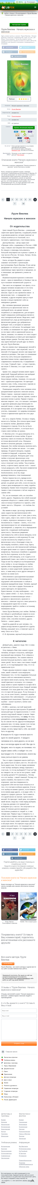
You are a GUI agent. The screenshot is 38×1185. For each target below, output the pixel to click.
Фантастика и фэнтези (10, 1057)
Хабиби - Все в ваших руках (28, 921)
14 (23, 203)
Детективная (23, 1124)
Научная (21, 1129)
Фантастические (6, 1151)
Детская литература (10, 1077)
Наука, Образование (10, 1066)
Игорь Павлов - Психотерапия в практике (9, 922)
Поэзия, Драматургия (10, 1099)
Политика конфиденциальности (26, 1163)
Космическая (23, 1127)
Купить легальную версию (23, 127)
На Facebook (9, 47)
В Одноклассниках (28, 52)
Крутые (3, 1131)
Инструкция (20, 155)
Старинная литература (10, 1091)
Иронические (5, 1124)
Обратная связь (24, 1166)
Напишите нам (16, 150)
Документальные (9, 1068)
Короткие (4, 1149)
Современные (5, 1156)
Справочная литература (11, 1088)
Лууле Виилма (16, 109)
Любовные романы (9, 1060)
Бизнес (6, 1082)
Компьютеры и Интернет (11, 1097)
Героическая (23, 1122)
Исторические (5, 1127)
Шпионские (4, 1136)
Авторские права (19, 25)
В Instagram (9, 52)
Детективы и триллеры (11, 1063)
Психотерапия (16, 116)
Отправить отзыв (19, 1043)
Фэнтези (21, 1136)
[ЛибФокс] (8, 7)
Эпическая (22, 1138)
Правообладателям (25, 1160)
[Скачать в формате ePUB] (23, 136)
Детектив (4, 1122)
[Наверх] (32, 1181)
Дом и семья (8, 1080)
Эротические (5, 1158)
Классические (5, 1129)
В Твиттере (26, 47)
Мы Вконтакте (18, 56)
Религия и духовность (10, 1085)
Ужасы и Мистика (24, 1134)
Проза (6, 1071)
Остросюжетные (6, 1153)
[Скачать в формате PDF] (27, 142)
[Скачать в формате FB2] (16, 136)
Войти (21, 2)
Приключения (8, 1074)
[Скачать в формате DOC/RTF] (20, 142)
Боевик (3, 1120)
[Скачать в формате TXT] (30, 136)
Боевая (21, 1120)
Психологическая (24, 1131)
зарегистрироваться (23, 978)
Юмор (6, 1094)
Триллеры (4, 1134)
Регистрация (31, 2)
